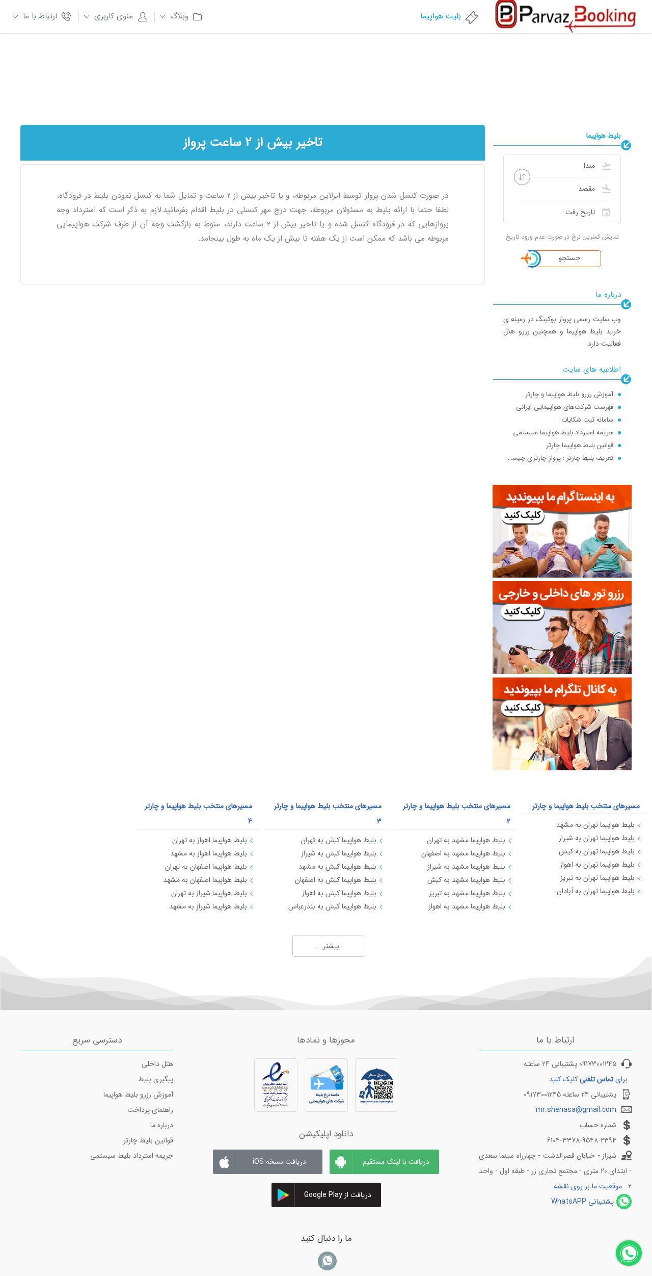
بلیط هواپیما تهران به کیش (597, 851)
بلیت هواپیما (440, 16)
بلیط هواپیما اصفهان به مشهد (205, 880)
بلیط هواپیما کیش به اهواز (339, 893)
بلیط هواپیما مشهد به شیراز (466, 866)
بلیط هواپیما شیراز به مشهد (208, 906)
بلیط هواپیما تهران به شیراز (597, 838)
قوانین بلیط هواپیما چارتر (579, 445)
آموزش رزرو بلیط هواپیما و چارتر (569, 394)
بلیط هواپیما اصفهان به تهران (206, 866)
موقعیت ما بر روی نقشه (588, 1186)
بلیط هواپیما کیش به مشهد (337, 866)
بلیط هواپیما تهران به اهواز (597, 864)
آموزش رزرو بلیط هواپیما (138, 1094)
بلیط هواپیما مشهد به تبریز (467, 893)
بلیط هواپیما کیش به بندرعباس (332, 906)
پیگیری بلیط (155, 1079)
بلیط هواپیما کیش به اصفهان (335, 880)
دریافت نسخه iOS (279, 1161)
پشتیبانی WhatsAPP (582, 1201)
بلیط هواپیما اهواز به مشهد (208, 853)
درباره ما (161, 1125)
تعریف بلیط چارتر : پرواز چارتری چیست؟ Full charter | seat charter (558, 458)
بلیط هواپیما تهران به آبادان (596, 891)
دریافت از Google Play (337, 1195)
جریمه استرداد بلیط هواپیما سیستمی (563, 432)
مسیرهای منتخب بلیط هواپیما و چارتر (586, 806)
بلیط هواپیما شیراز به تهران (209, 893)
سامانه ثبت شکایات (587, 419)
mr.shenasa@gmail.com (576, 1109)
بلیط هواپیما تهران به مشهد (595, 824)
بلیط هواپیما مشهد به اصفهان (463, 853)
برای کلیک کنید (588, 1079)
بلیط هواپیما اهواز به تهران (209, 840)
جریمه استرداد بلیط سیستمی (131, 1155)
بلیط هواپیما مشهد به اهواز (466, 906)
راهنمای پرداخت (150, 1109)
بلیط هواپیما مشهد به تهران (466, 840)
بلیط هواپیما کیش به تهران (338, 840)
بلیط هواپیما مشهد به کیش (466, 880)
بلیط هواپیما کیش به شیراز (338, 853)
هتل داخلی (157, 1064)
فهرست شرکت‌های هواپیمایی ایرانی (564, 407)
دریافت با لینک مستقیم (396, 1161)
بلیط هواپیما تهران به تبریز (597, 877)
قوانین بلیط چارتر (148, 1140)
